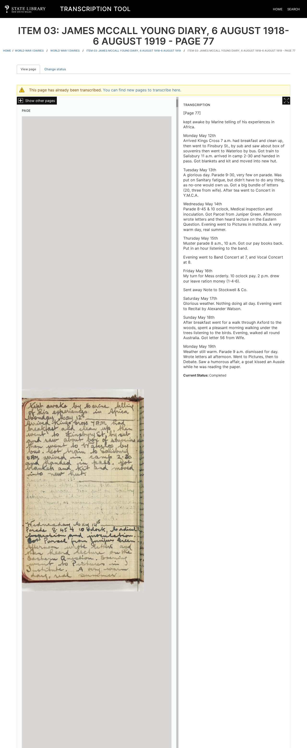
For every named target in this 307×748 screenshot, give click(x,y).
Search (293, 9)
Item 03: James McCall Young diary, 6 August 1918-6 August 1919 (133, 50)
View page (30, 69)
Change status (55, 69)
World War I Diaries (29, 50)
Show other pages (40, 101)
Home (278, 9)
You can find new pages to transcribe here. (142, 90)
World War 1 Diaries (65, 50)
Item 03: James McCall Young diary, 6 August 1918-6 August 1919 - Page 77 (241, 50)
